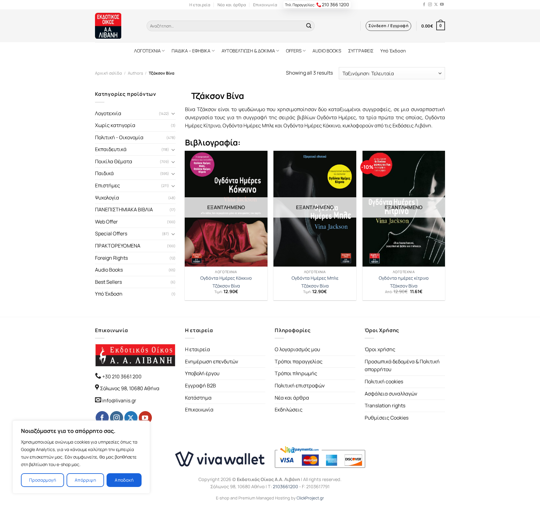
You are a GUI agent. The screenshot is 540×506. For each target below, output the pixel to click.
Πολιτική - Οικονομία (119, 137)
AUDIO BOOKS (326, 51)
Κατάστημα (198, 397)
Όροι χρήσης (380, 349)
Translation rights (385, 405)
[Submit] (308, 26)
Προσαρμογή (42, 480)
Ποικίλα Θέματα (113, 161)
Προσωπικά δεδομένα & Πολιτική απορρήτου (402, 365)
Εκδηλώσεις (288, 409)
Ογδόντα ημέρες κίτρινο (404, 278)
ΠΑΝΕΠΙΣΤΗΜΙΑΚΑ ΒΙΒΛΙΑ (124, 209)
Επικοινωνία (265, 4)
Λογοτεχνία (108, 113)
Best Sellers (108, 281)
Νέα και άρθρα (232, 4)
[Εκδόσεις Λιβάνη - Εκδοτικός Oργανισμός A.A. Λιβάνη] (116, 25)
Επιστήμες (107, 185)
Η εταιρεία (200, 4)
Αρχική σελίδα (108, 73)
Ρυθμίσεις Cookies (386, 417)
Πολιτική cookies (384, 381)
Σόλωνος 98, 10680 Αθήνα (129, 388)
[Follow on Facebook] (424, 4)
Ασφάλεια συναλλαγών (391, 393)
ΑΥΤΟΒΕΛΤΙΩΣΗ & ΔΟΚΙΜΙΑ (248, 51)
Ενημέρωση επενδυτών (211, 361)
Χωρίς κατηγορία (115, 125)
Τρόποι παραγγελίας (298, 361)
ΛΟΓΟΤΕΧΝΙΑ (147, 51)
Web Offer (106, 221)
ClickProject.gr (310, 498)
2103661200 (285, 486)
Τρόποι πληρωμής (296, 373)
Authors (135, 73)
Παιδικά (104, 173)
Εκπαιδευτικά (111, 149)
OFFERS (294, 51)
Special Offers (111, 233)
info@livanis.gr (119, 400)
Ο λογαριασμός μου (297, 349)
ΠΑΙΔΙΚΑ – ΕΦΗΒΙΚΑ (191, 51)
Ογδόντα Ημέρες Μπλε (315, 278)
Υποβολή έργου (202, 373)
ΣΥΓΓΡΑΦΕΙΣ (360, 51)
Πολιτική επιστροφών (300, 385)
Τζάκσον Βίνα (226, 286)
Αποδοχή (124, 480)
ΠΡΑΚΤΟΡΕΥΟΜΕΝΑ (117, 245)
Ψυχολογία (107, 197)
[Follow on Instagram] (430, 4)
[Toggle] (173, 113)
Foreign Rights (111, 257)
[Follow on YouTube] (442, 4)
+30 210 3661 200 (121, 376)
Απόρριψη (85, 480)
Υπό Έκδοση (393, 51)
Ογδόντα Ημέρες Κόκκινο (226, 278)
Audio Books (109, 269)
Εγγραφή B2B (200, 385)
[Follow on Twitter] (436, 4)
